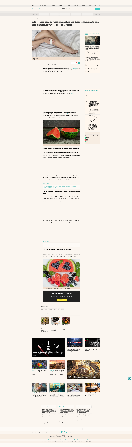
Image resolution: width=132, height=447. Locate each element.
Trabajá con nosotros (89, 439)
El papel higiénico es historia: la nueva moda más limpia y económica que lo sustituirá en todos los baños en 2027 (94, 111)
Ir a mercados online (35, 14)
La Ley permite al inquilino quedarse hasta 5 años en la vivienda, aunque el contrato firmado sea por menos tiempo (92, 53)
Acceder (97, 8)
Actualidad (71, 12)
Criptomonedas (80, 12)
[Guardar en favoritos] (79, 63)
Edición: (96, 5)
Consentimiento (79, 441)
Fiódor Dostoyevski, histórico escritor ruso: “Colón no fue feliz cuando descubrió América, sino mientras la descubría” (92, 48)
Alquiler (68, 5)
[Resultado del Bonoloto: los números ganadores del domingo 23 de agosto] (92, 342)
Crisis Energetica (72, 428)
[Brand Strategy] (64, 436)
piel (58, 309)
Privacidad (74, 441)
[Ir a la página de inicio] (37, 8)
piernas (55, 309)
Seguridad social (43, 5)
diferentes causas (73, 68)
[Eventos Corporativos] (58, 436)
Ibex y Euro (56, 12)
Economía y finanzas (46, 12)
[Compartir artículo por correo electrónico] (52, 64)
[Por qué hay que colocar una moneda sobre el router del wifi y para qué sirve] (92, 387)
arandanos (50, 309)
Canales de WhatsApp (50, 439)
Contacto (41, 439)
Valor (98, 133)
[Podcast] (70, 436)
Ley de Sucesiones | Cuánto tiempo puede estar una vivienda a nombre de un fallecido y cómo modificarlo (92, 70)
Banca (88, 12)
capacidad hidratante (72, 154)
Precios (66, 428)
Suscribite (59, 439)
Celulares (51, 428)
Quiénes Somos (67, 439)
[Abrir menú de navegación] (32, 8)
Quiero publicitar (63, 299)
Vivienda (60, 5)
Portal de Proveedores (78, 439)
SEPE (61, 428)
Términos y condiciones (67, 441)
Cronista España (35, 16)
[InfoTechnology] (77, 436)
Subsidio (79, 428)
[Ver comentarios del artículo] (55, 64)
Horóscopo (85, 428)
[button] (129, 378)
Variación (92, 133)
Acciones (76, 5)
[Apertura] (52, 436)
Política (63, 12)
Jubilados (53, 5)
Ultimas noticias (35, 12)
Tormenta (34, 5)
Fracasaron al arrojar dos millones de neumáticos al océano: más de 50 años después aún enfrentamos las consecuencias (93, 127)
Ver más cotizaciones (97, 14)
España (62, 309)
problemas (68, 113)
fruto (64, 179)
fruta (45, 16)
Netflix (90, 5)
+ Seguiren (75, 63)
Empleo (83, 5)
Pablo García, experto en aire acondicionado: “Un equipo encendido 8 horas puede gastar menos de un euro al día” (92, 65)
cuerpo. (72, 93)
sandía (46, 309)
